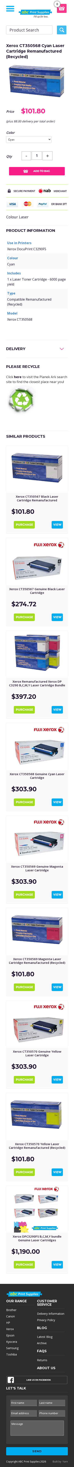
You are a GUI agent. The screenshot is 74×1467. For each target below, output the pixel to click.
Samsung (12, 1348)
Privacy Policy (46, 1320)
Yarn (65, 1461)
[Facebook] (37, 1381)
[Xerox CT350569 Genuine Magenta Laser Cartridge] (37, 839)
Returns (42, 1360)
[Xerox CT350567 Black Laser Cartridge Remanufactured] (37, 469)
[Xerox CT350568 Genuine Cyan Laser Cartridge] (37, 746)
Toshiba (11, 1354)
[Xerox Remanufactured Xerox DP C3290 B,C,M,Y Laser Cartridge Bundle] (37, 654)
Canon (10, 1316)
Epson (10, 1335)
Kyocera (11, 1342)
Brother (11, 1310)
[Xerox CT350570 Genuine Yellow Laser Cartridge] (37, 1024)
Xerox (10, 1329)
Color (10, 132)
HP (8, 1323)
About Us (46, 1368)
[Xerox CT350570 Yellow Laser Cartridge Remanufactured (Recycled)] (37, 1116)
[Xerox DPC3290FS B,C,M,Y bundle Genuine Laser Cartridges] (37, 1208)
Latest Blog (44, 1337)
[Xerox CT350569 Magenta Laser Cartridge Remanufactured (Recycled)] (37, 931)
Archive (42, 1343)
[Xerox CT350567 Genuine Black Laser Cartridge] (37, 561)
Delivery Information (50, 1314)
